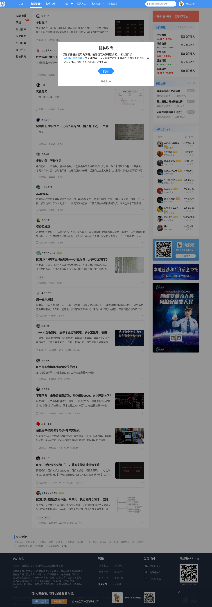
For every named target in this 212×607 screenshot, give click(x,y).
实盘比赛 (112, 3)
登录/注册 (190, 4)
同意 (106, 71)
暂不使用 (106, 80)
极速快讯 (96, 3)
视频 (66, 3)
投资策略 (50, 3)
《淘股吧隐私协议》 (74, 58)
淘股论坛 (35, 3)
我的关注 (81, 3)
